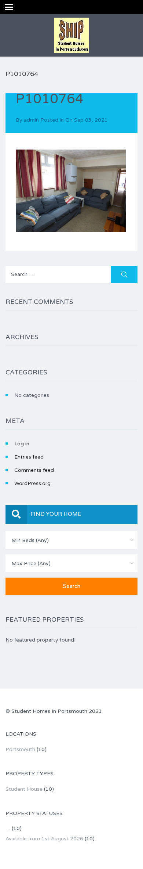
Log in (21, 444)
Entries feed (29, 457)
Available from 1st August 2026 (44, 839)
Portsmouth (20, 749)
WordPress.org (32, 483)
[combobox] (72, 540)
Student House (24, 789)
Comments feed (34, 470)
